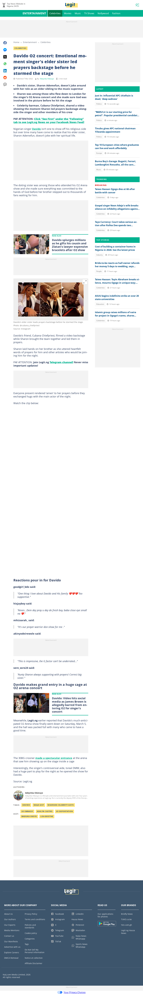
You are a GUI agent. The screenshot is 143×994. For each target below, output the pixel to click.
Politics (99, 104)
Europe (99, 153)
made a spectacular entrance (53, 758)
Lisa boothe (46, 816)
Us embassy (27, 811)
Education (100, 304)
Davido (36, 129)
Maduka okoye (29, 816)
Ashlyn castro (45, 811)
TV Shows (89, 13)
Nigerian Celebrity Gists (61, 805)
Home (16, 42)
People (99, 271)
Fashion (116, 13)
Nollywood (103, 13)
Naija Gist (39, 805)
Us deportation (64, 811)
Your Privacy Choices (75, 992)
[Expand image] (85, 281)
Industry (99, 255)
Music (78, 13)
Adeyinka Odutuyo (47, 79)
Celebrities (55, 13)
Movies (67, 13)
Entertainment (34, 13)
